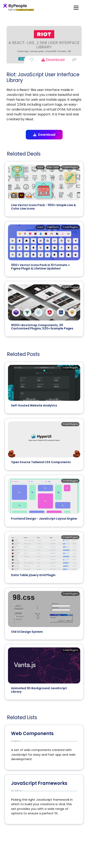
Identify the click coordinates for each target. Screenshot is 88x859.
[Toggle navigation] (76, 7)
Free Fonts (53, 167)
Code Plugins (70, 167)
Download (54, 59)
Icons (40, 167)
